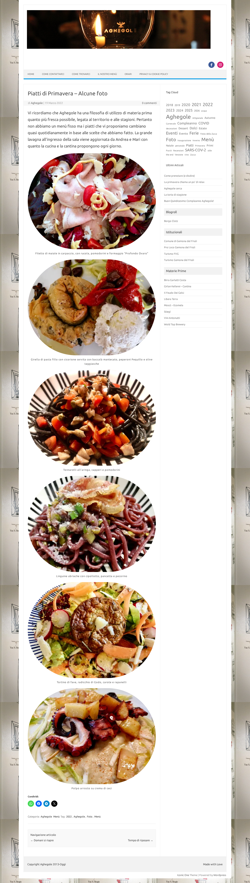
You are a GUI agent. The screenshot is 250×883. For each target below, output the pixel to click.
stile (210, 150)
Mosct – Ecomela (173, 305)
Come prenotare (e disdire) (179, 175)
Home (31, 74)
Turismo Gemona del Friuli (179, 260)
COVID (203, 123)
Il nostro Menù (107, 74)
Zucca (193, 154)
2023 (170, 110)
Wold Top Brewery (174, 324)
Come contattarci (53, 74)
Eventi (172, 133)
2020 (186, 105)
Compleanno (187, 123)
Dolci (193, 128)
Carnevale (171, 123)
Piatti (190, 145)
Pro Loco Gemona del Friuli (179, 247)
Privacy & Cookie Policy (153, 74)
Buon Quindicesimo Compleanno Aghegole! (189, 200)
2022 (69, 816)
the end (169, 154)
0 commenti (149, 103)
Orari (128, 74)
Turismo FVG (171, 253)
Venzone (179, 154)
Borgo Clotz (171, 221)
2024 (179, 110)
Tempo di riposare (140, 840)
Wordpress (219, 875)
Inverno (196, 140)
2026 (197, 110)
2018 (169, 105)
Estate (203, 128)
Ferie (194, 133)
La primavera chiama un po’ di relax (184, 182)
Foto (89, 816)
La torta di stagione (175, 194)
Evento (183, 133)
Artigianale (197, 118)
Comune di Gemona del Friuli (180, 241)
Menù (56, 816)
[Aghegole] (119, 47)
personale (180, 146)
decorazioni (171, 128)
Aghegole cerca (173, 188)
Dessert (183, 128)
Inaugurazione (184, 140)
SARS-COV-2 (195, 150)
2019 (177, 105)
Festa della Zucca (208, 134)
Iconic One (183, 875)
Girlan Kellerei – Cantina (177, 286)
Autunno (209, 117)
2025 (189, 110)
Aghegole (37, 103)
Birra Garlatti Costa (175, 280)
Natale (170, 145)
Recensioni (178, 150)
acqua (204, 111)
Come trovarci (81, 74)
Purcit (169, 150)
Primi (210, 145)
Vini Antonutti (172, 317)
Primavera (200, 146)
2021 (196, 104)
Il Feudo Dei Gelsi (174, 292)
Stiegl (167, 311)
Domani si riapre (42, 840)
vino (187, 154)
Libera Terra (171, 299)
